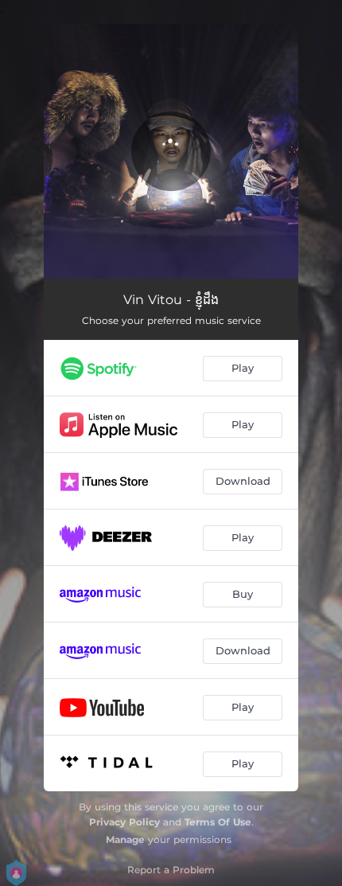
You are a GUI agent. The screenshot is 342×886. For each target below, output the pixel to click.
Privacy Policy (124, 822)
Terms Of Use (218, 822)
